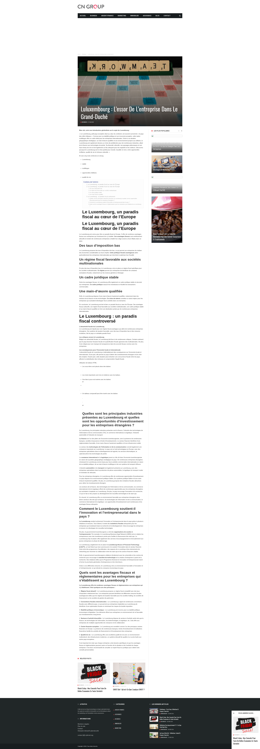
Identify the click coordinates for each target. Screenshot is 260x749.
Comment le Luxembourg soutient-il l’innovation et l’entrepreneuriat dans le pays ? (110, 202)
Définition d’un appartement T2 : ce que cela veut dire (170, 726)
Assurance (147, 15)
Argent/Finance (107, 15)
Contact (167, 15)
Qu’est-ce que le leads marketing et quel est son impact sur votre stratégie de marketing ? (166, 167)
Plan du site (81, 726)
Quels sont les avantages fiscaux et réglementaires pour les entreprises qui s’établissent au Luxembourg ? (115, 205)
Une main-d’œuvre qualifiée (96, 194)
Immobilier (134, 15)
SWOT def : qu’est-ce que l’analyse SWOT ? (129, 689)
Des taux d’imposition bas (96, 188)
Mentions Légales (83, 724)
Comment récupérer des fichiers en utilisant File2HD (165, 188)
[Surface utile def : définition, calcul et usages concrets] (154, 735)
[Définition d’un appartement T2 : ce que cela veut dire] (154, 726)
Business (93, 15)
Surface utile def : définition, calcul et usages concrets (170, 734)
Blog (157, 15)
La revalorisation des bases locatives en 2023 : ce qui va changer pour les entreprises (166, 146)
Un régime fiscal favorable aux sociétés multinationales (103, 190)
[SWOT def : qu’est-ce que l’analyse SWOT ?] (129, 673)
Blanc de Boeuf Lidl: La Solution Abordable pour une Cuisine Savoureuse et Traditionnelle (167, 236)
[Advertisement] (130, 32)
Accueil (83, 15)
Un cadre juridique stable (96, 192)
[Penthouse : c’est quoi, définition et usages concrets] (154, 711)
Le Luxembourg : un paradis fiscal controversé (101, 196)
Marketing (122, 15)
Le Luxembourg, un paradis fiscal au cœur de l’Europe (104, 184)
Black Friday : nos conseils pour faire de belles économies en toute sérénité (245, 741)
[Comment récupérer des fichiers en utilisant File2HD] (167, 184)
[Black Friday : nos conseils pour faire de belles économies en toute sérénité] (245, 725)
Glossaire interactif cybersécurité (88, 731)
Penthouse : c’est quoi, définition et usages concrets (169, 710)
